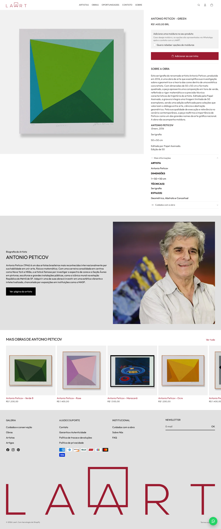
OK (213, 426)
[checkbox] (173, 45)
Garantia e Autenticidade (72, 432)
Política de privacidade (71, 442)
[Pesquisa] (198, 5)
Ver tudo (210, 339)
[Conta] (205, 5)
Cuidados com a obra (165, 204)
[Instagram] (13, 450)
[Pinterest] (18, 450)
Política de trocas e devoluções (75, 437)
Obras (9, 432)
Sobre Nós (117, 432)
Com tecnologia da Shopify (29, 522)
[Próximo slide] (211, 374)
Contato (63, 427)
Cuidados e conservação (19, 427)
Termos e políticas (208, 522)
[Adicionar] (51, 390)
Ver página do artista (21, 291)
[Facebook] (8, 450)
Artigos (10, 442)
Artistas (10, 437)
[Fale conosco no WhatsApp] (213, 521)
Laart (14, 522)
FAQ (114, 437)
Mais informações (162, 158)
